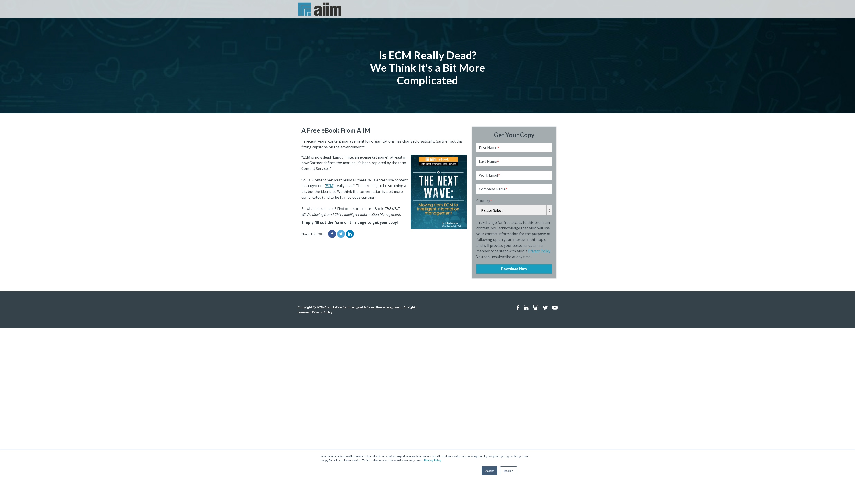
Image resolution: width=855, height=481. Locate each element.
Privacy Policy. (433, 460)
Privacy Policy (539, 251)
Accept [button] (489, 471)
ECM (329, 185)
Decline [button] (508, 471)
